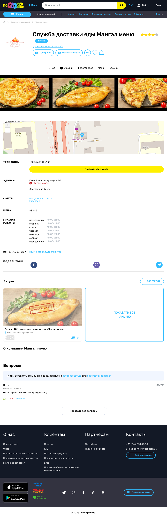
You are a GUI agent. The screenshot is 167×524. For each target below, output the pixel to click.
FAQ (46, 448)
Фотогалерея (85, 67)
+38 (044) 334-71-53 (137, 444)
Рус (158, 5)
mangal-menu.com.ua (41, 198)
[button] (82, 135)
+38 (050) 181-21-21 (39, 162)
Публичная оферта (95, 448)
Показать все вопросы (83, 410)
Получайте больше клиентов (45, 251)
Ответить (20, 399)
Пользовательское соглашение (20, 453)
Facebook (34, 201)
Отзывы (114, 67)
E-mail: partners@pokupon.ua (141, 448)
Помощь (48, 444)
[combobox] (79, 5)
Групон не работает (14, 462)
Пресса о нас (10, 444)
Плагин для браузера (55, 453)
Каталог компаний (46, 14)
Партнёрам (91, 444)
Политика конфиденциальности (20, 458)
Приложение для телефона (59, 458)
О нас (52, 67)
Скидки (68, 67)
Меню (101, 67)
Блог (46, 462)
